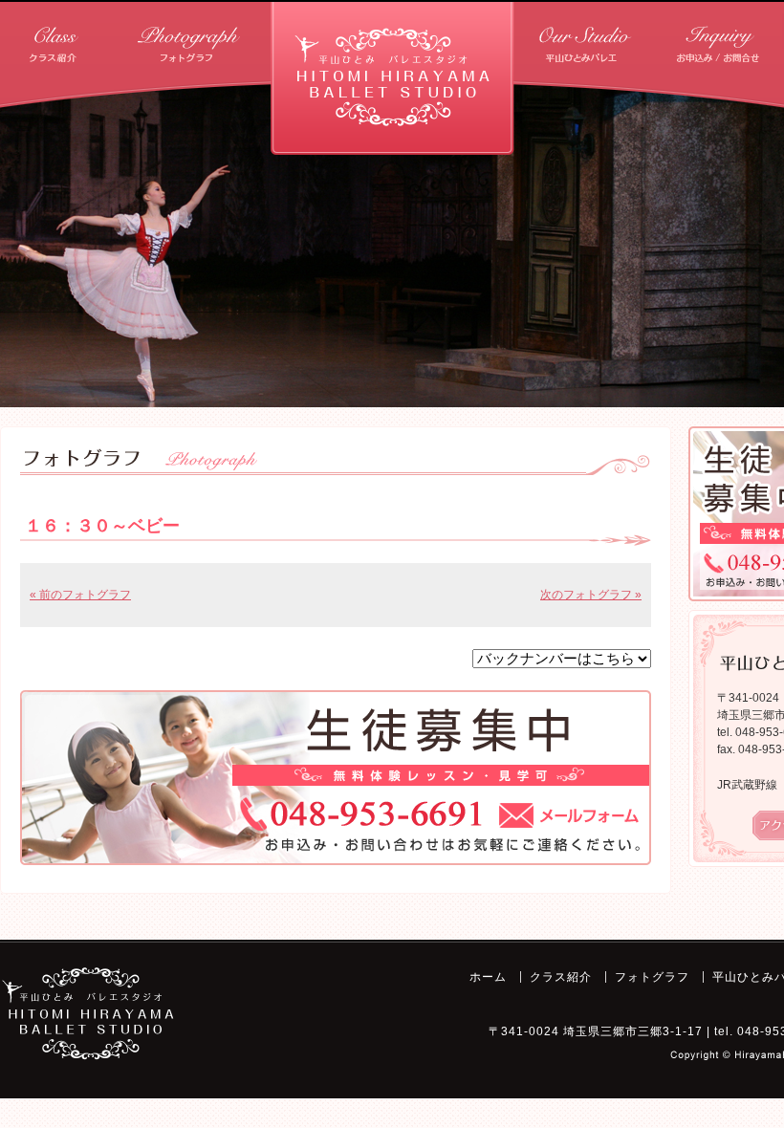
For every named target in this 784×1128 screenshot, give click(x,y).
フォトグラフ (652, 977)
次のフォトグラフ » (591, 594)
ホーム (31, 38)
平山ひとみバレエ (673, 38)
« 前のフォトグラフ (80, 594)
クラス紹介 (138, 38)
